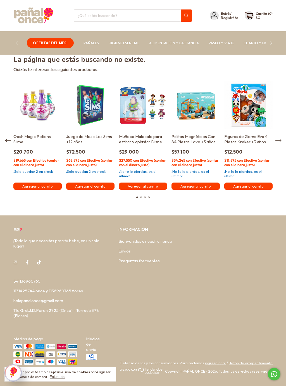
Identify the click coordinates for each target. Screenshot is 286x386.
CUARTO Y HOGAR (260, 43)
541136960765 (26, 281)
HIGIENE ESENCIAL (124, 43)
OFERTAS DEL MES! (50, 43)
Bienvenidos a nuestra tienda (145, 241)
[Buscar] (186, 15)
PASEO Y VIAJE (221, 43)
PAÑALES (91, 43)
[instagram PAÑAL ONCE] (15, 262)
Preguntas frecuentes (139, 260)
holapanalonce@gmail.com (38, 300)
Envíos (124, 251)
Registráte (229, 18)
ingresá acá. (215, 363)
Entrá (225, 13)
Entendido (57, 377)
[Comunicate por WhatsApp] (274, 374)
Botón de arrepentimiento (251, 363)
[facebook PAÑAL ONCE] (27, 262)
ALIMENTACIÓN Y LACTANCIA (174, 43)
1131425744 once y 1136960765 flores (48, 290)
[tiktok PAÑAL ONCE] (39, 262)
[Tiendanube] (141, 372)
